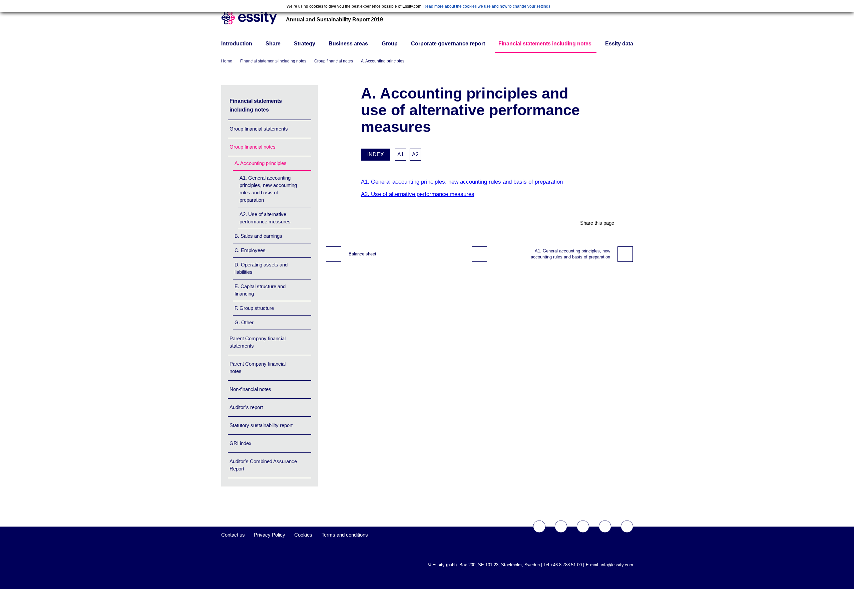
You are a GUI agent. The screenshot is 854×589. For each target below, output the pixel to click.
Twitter (561, 527)
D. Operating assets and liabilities (261, 268)
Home (226, 61)
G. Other (244, 322)
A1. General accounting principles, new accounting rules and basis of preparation (268, 189)
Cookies (303, 535)
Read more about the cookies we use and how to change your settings (486, 6)
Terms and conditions (345, 535)
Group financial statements (259, 129)
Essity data (619, 43)
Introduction (236, 43)
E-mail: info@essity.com (609, 564)
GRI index (241, 443)
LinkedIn (627, 527)
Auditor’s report (246, 407)
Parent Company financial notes (258, 367)
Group (390, 43)
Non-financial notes (250, 389)
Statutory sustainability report (261, 425)
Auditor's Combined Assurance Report (263, 464)
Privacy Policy (269, 535)
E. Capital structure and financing (260, 290)
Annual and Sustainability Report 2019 (334, 19)
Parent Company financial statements (258, 342)
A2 (415, 154)
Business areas (348, 43)
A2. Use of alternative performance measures (265, 217)
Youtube (583, 527)
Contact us (233, 535)
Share (273, 43)
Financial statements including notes (544, 43)
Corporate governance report (448, 43)
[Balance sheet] (333, 254)
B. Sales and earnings (258, 236)
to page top (479, 254)
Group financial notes (333, 61)
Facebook (539, 527)
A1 (400, 154)
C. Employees (250, 250)
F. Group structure (254, 308)
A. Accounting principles (382, 61)
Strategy (304, 43)
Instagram (605, 527)
